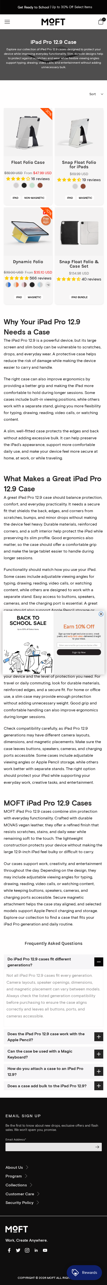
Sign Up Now (79, 652)
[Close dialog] (101, 614)
